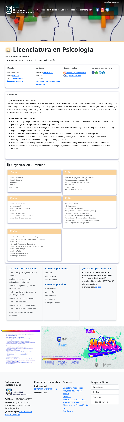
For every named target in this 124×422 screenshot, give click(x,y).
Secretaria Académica (73, 388)
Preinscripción (85, 9)
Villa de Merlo (50, 276)
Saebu (66, 393)
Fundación (68, 411)
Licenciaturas (17, 78)
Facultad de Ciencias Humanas (21, 298)
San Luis (15, 75)
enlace (98, 287)
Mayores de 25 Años (72, 390)
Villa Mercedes (51, 280)
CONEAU (67, 396)
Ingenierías (49, 292)
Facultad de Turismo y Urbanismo (22, 309)
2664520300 (48, 73)
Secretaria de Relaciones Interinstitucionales (74, 401)
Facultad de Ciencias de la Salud (22, 305)
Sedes (96, 392)
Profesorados (50, 295)
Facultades (98, 387)
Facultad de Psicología (18, 302)
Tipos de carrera (100, 402)
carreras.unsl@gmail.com (45, 388)
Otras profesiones (52, 302)
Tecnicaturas (50, 299)
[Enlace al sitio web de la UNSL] (19, 392)
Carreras (41, 9)
